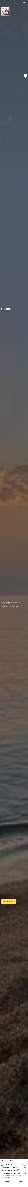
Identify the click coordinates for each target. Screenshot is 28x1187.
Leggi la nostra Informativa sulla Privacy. (11, 1175)
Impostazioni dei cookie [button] (14, 1185)
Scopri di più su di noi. (6, 1177)
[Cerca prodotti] (25, 76)
